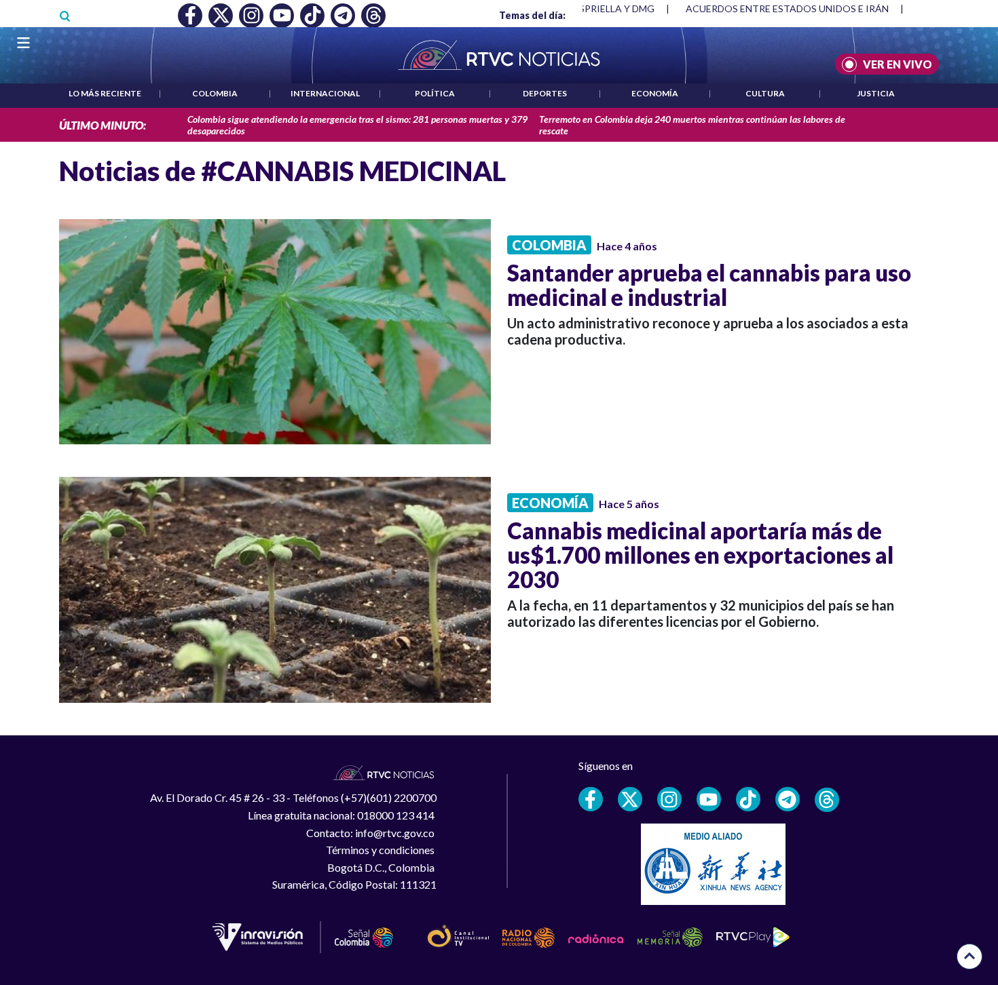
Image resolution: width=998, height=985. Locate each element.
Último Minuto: (102, 125)
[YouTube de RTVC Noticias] (709, 799)
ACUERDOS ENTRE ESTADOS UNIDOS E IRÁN (787, 8)
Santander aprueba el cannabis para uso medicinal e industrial (709, 285)
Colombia (215, 93)
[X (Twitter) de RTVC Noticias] (630, 799)
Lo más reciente (105, 93)
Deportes (545, 93)
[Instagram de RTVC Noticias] (669, 799)
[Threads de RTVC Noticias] (827, 800)
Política (435, 93)
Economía (654, 93)
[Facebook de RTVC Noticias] (590, 799)
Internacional (325, 93)
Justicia (876, 93)
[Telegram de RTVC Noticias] (787, 799)
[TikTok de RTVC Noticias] (748, 799)
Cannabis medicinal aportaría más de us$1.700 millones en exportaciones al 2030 (700, 555)
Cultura (765, 93)
